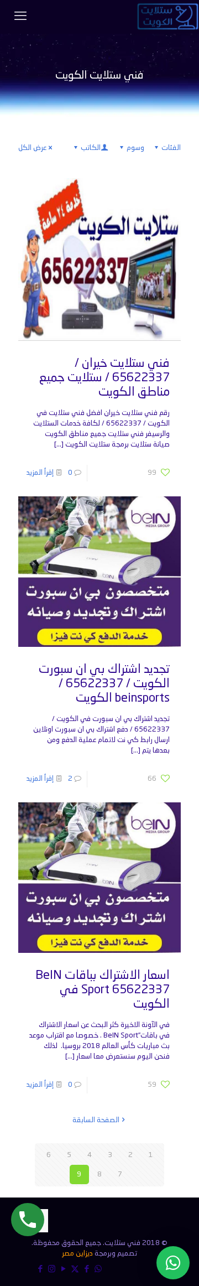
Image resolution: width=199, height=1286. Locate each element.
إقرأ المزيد (40, 472)
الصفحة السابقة (95, 1120)
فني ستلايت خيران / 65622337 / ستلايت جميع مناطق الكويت (104, 377)
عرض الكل (32, 148)
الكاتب (91, 148)
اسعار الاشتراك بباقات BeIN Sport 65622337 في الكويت (102, 989)
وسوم (135, 148)
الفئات (171, 148)
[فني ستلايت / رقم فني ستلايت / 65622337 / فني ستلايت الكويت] (168, 16)
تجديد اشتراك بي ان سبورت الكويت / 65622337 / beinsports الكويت (104, 683)
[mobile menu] (20, 16)
